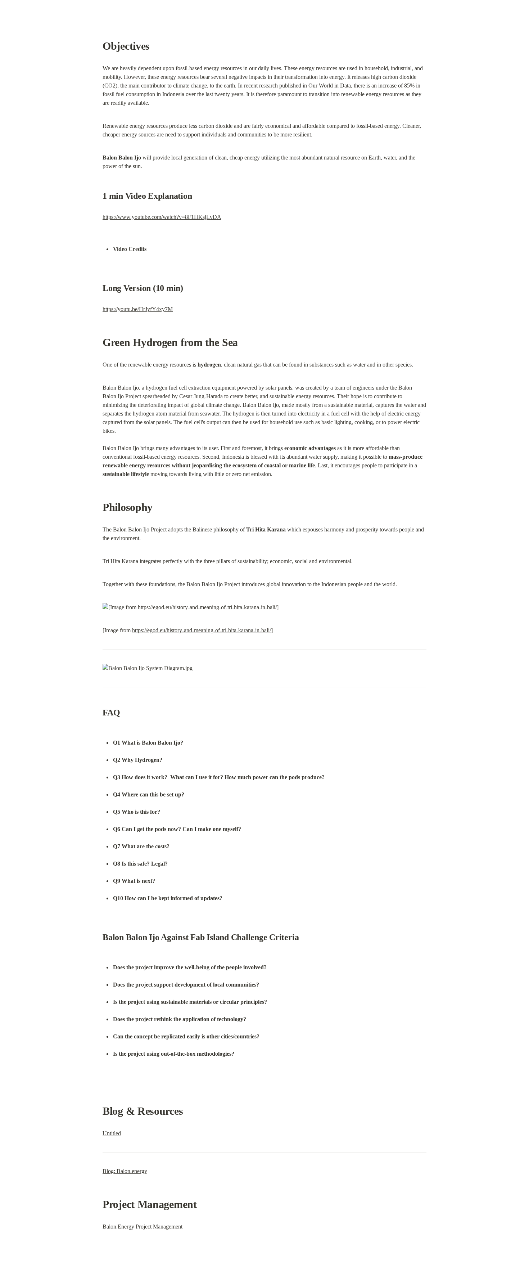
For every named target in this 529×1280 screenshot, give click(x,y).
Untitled (112, 1133)
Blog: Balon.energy (125, 1171)
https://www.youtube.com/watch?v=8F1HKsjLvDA (162, 217)
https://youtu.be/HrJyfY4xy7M (138, 309)
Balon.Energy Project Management (142, 1226)
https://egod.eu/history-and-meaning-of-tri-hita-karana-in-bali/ (201, 630)
